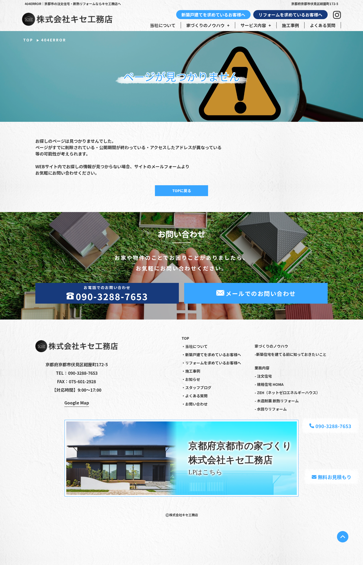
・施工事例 (191, 371)
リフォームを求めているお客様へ (290, 14)
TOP (28, 39)
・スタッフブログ (196, 387)
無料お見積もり (334, 476)
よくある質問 (322, 25)
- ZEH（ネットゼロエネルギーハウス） (287, 392)
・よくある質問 (195, 395)
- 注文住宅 (263, 376)
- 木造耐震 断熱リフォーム (277, 400)
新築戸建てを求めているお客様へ (213, 14)
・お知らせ (191, 379)
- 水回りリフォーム (271, 409)
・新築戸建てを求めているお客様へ (211, 354)
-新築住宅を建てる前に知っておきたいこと (291, 354)
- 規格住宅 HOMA (269, 384)
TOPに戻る (181, 190)
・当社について (195, 346)
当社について (162, 25)
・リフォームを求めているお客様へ (211, 362)
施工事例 (290, 25)
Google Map (76, 402)
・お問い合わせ (195, 404)
